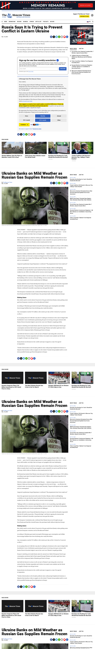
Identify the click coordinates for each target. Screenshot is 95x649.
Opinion (32, 21)
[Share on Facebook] (51, 37)
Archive (52, 21)
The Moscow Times (7, 182)
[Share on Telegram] (56, 37)
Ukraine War (12, 21)
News (5, 21)
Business (25, 21)
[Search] (92, 22)
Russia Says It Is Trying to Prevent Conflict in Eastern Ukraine (32, 29)
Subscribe (63, 68)
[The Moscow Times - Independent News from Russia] (16, 15)
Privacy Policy (30, 71)
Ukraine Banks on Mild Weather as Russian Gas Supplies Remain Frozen (34, 175)
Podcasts (45, 21)
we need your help (27, 101)
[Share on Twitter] (54, 37)
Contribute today (84, 16)
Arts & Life (38, 21)
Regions (19, 21)
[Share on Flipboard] (64, 37)
